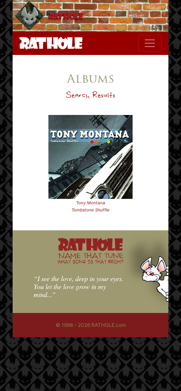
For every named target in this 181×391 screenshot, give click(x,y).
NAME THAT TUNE (90, 257)
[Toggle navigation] (150, 43)
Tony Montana (90, 202)
